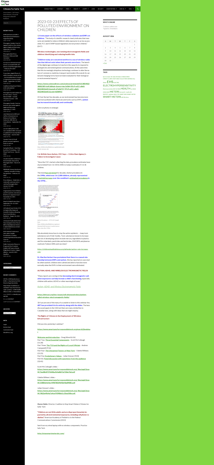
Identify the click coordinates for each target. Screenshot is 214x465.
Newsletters (48, 9)
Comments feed (8, 330)
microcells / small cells (126, 92)
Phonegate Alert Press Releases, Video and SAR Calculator (10, 56)
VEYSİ (5, 279)
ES (116, 89)
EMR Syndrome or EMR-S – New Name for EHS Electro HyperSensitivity (11, 36)
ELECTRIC (116, 82)
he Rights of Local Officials (69, 345)
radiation (110, 94)
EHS (110, 82)
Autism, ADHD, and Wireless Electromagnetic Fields (59, 286)
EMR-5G (122, 9)
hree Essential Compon (56, 340)
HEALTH (76, 9)
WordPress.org (8, 332)
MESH (134, 89)
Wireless (126, 97)
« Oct (105, 63)
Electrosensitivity (108, 89)
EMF (114, 89)
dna (134, 78)
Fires (67, 9)
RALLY (115, 94)
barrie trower (107, 76)
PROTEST (105, 94)
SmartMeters (110, 9)
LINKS (93, 9)
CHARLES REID (125, 76)
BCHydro (118, 76)
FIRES (118, 89)
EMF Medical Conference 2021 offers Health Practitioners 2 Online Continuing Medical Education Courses (12, 235)
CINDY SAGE (115, 78)
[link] (51, 173)
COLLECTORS (123, 78)
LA (131, 89)
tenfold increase (45, 178)
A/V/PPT (85, 9)
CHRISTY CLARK (107, 78)
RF (118, 94)
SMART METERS (112, 96)
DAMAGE (130, 78)
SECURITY (101, 9)
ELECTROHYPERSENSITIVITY (119, 85)
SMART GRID (123, 94)
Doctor (105, 82)
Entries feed (7, 327)
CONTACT (60, 9)
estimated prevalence (79, 178)
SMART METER (131, 94)
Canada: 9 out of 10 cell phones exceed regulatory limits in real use (11, 141)
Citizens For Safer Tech (13, 9)
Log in (5, 324)
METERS (114, 91)
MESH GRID (106, 92)
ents (67, 340)
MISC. (130, 9)
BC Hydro (113, 76)
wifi (122, 97)
